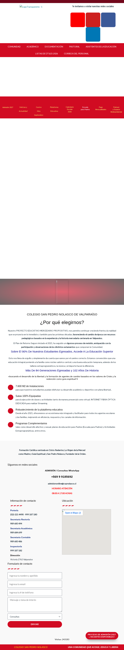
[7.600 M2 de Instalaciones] (10, 387)
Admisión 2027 (7, 107)
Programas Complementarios (31, 423)
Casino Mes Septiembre (38, 111)
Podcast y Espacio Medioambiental (116, 109)
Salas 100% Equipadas (28, 396)
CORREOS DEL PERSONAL (76, 53)
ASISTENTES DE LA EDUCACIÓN (101, 46)
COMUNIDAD (14, 46)
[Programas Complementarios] (10, 424)
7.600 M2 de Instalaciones (30, 386)
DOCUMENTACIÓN (54, 46)
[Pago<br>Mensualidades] (101, 101)
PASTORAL (74, 46)
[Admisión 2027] (7, 101)
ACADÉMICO (33, 46)
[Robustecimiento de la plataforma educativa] (10, 411)
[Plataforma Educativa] (54, 101)
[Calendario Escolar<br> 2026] (69, 101)
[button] (17, 77)
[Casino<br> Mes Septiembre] (39, 101)
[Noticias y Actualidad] (23, 101)
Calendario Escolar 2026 (70, 109)
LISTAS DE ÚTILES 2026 (46, 53)
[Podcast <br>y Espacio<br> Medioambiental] (116, 101)
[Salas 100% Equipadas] (10, 397)
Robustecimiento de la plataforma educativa (39, 409)
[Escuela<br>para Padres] (85, 101)
